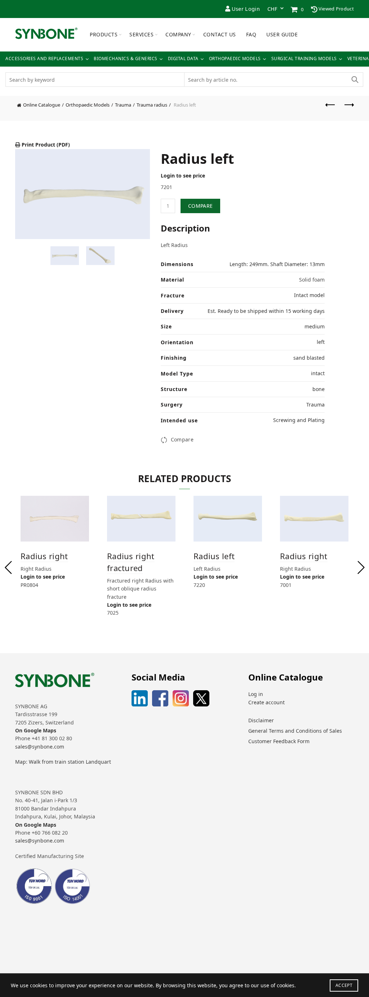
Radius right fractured (131, 562)
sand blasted (309, 357)
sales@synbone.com (39, 746)
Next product (348, 108)
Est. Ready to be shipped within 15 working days (266, 310)
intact (318, 373)
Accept (343, 985)
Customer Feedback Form (279, 741)
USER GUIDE (282, 34)
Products (103, 34)
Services (141, 34)
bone (318, 389)
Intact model (309, 295)
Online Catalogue (41, 105)
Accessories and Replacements (44, 59)
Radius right (44, 556)
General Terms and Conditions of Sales (295, 730)
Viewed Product (335, 8)
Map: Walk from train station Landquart (63, 761)
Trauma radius (152, 105)
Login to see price (183, 175)
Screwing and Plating (299, 420)
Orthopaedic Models (235, 59)
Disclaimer (261, 720)
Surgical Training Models (304, 59)
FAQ (251, 34)
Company (178, 34)
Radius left (214, 556)
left (321, 341)
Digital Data (183, 59)
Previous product (330, 108)
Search (354, 79)
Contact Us (219, 34)
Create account (266, 702)
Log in (255, 694)
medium (314, 326)
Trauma (123, 105)
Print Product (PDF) (45, 144)
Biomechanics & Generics (125, 59)
